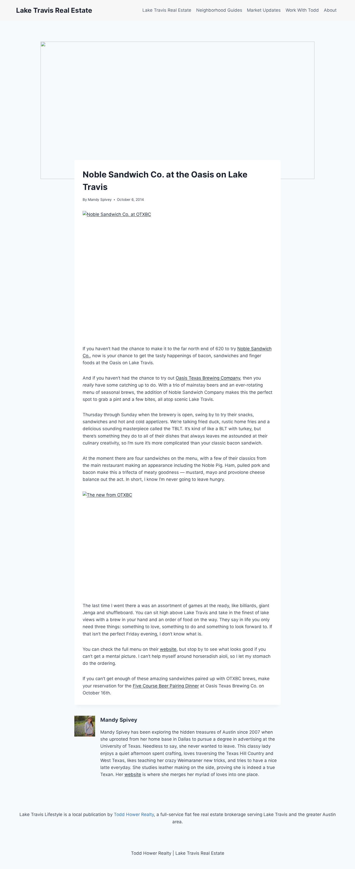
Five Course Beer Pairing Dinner (166, 685)
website (168, 649)
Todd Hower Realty (134, 814)
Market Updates (264, 10)
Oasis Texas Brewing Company (208, 378)
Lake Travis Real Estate (166, 10)
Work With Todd (302, 10)
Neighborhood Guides (219, 10)
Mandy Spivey (100, 199)
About (330, 10)
